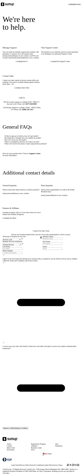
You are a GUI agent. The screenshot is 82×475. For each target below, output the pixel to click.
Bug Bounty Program (38, 444)
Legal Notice (15, 465)
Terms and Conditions (17, 261)
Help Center (11, 448)
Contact (9, 446)
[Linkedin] (78, 465)
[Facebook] (68, 465)
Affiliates (34, 446)
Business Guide (36, 448)
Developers (11, 450)
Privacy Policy (33, 261)
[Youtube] (75, 465)
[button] (62, 455)
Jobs (56, 444)
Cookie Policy (48, 465)
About (9, 444)
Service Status (57, 465)
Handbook (58, 446)
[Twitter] (70, 465)
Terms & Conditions (36, 465)
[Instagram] (73, 465)
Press (33, 450)
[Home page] (10, 440)
